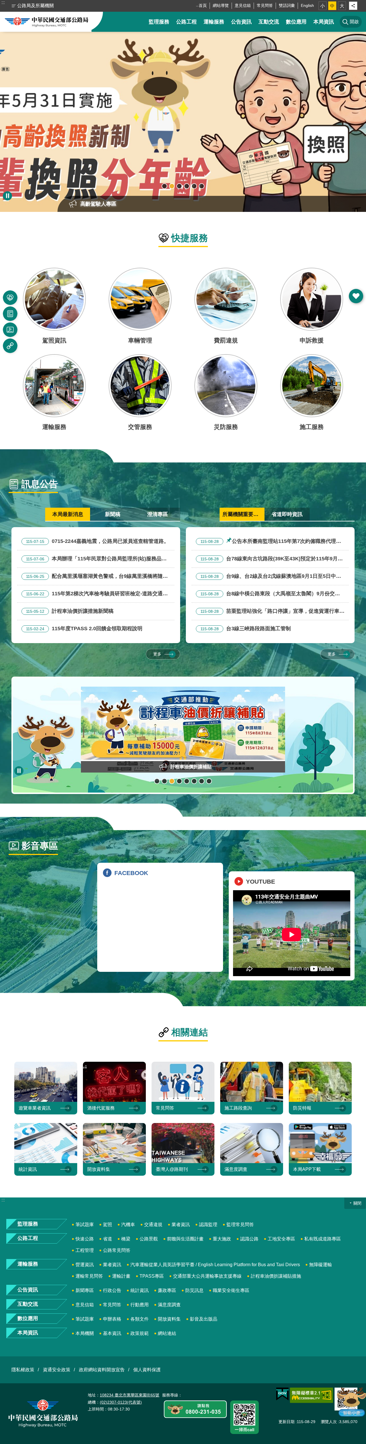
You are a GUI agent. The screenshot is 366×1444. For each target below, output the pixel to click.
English (307, 5)
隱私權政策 (22, 1369)
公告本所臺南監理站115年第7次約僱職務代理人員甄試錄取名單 (268, 542)
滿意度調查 (169, 1304)
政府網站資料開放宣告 (102, 1369)
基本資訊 (112, 1333)
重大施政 (222, 1238)
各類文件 (139, 1319)
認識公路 (249, 1238)
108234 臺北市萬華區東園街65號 (129, 1395)
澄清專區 (157, 514)
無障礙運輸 (320, 1264)
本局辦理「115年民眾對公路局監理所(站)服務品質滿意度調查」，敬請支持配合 (94, 559)
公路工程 (186, 22)
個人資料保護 (147, 1369)
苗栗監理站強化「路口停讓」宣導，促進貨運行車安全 (270, 612)
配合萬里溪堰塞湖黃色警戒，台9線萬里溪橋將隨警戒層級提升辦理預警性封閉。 (94, 577)
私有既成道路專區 (322, 1238)
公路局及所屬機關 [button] (35, 5)
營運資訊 (84, 1264)
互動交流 (268, 22)
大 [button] (342, 5)
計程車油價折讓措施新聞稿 (70, 611)
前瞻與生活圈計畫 (185, 1238)
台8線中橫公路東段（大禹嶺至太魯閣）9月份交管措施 (268, 594)
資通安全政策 (56, 1369)
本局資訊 (323, 22)
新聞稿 (112, 514)
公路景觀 (149, 1238)
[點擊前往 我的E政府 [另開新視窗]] (282, 1394)
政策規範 (139, 1333)
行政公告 (112, 1290)
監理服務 (159, 22)
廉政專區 (167, 1290)
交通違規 (153, 1224)
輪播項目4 (187, 186)
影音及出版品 (203, 1319)
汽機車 (128, 1224)
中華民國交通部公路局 (46, 21)
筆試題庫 (84, 1224)
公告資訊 (241, 22)
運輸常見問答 (89, 1276)
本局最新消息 (67, 514)
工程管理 (84, 1250)
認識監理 (208, 1224)
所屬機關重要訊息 (243, 514)
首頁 (203, 5)
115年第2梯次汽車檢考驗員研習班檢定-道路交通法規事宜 (94, 594)
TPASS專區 (152, 1276)
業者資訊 (181, 1224)
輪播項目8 (209, 781)
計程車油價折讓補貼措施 (276, 1276)
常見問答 (265, 5)
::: (3, 2)
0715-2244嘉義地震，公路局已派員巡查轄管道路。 (97, 541)
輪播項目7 (201, 781)
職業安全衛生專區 (231, 1290)
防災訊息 (194, 1290)
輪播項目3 (179, 186)
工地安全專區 (281, 1238)
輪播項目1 (164, 186)
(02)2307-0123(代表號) (121, 1402)
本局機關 (84, 1333)
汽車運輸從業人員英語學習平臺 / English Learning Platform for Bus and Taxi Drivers (215, 1264)
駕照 (107, 1224)
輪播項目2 (172, 186)
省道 (107, 1238)
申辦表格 (112, 1319)
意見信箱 (243, 5)
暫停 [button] (7, 195)
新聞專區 (84, 1290)
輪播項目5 (194, 186)
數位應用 (296, 22)
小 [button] (322, 5)
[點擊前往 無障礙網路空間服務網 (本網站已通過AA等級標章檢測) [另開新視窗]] (311, 1395)
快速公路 (84, 1238)
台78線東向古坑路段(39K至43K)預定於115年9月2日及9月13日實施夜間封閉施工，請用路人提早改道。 (268, 559)
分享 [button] (353, 5)
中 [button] (332, 5)
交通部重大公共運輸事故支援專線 (207, 1276)
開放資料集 (169, 1319)
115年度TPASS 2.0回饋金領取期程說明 (84, 628)
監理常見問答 (240, 1224)
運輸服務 (214, 22)
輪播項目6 (201, 186)
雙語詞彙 (287, 5)
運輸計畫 (121, 1276)
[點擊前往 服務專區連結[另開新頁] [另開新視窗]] (195, 1410)
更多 (157, 654)
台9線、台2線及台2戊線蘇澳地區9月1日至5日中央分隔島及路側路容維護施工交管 (268, 577)
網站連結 (167, 1333)
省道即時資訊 (287, 514)
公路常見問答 (116, 1250)
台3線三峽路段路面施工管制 (245, 628)
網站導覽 (221, 5)
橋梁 (125, 1238)
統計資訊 (139, 1290)
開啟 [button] (356, 296)
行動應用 (139, 1304)
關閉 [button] (357, 1203)
